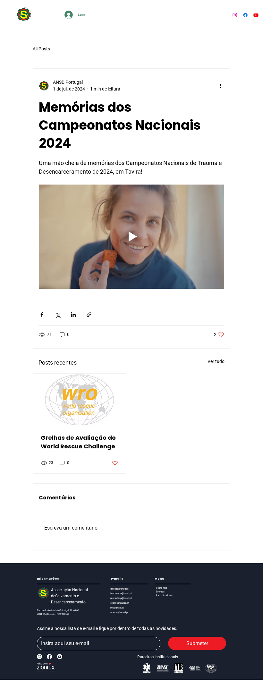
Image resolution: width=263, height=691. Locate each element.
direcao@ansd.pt (119, 588)
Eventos (160, 591)
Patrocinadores (164, 595)
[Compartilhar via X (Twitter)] (58, 315)
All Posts (41, 48)
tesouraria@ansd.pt (121, 593)
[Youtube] (256, 15)
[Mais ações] (220, 86)
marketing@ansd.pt (121, 598)
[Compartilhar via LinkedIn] (73, 315)
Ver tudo (216, 361)
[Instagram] (39, 656)
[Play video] (131, 237)
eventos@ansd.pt (119, 602)
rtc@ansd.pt (117, 607)
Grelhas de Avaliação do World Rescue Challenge (78, 442)
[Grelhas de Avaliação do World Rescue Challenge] (79, 400)
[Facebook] (245, 15)
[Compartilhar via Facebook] (42, 315)
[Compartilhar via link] (89, 315)
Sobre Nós (161, 587)
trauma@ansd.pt (119, 612)
